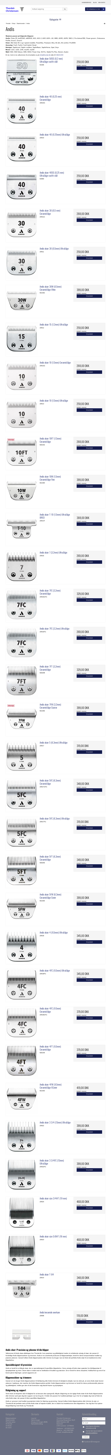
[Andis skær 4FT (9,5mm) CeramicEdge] (22, 1061)
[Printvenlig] (104, 23)
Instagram (96, 1442)
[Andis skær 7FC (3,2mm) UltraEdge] (22, 643)
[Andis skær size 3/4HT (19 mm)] (22, 1213)
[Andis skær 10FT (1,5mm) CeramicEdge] (22, 453)
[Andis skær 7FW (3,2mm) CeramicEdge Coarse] (22, 719)
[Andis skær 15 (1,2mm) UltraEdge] (22, 339)
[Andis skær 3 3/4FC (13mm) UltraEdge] (22, 1175)
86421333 (59, 55)
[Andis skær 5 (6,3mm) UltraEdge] (22, 757)
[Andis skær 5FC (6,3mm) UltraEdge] (22, 833)
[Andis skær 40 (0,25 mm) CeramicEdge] (22, 111)
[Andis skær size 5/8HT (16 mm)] (22, 1251)
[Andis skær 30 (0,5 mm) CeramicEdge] (22, 225)
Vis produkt (89, 68)
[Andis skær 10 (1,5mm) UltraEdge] (22, 415)
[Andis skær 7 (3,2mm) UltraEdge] (22, 567)
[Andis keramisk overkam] (22, 1327)
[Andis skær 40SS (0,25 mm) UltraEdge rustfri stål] (22, 187)
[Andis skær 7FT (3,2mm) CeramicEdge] (22, 681)
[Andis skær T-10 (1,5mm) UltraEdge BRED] (22, 529)
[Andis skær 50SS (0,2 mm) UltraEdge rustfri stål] (22, 73)
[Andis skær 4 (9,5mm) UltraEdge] (22, 947)
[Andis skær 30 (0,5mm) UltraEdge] (22, 263)
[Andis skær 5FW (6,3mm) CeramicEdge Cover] (22, 909)
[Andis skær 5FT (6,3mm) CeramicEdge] (22, 871)
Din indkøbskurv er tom (93, 9)
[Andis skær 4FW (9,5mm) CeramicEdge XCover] (22, 1099)
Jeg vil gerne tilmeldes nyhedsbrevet (95, 1427)
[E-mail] (93, 1423)
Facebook (87, 1442)
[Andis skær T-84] (22, 1289)
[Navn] (93, 1419)
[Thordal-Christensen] (17, 9)
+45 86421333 (69, 1428)
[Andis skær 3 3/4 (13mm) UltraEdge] (22, 1137)
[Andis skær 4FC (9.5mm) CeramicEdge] (22, 1023)
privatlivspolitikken (91, 1433)
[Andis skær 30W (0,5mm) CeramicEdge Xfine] (22, 301)
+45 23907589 (68, 1430)
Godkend (85, 1437)
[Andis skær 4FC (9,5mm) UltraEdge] (22, 985)
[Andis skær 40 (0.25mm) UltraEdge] (22, 149)
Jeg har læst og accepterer (94, 1432)
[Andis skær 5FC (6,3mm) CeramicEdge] (22, 795)
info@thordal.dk (45, 55)
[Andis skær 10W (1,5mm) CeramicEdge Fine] (22, 491)
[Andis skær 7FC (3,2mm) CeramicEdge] (22, 605)
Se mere (8, 1427)
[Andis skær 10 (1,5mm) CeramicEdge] (22, 377)
